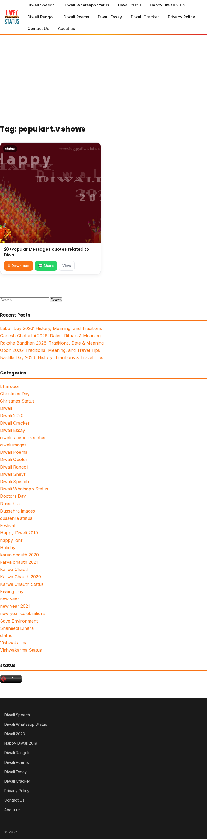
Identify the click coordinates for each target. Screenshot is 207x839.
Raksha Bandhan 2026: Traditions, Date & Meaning (52, 343)
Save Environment (19, 621)
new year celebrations (23, 613)
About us (66, 28)
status (6, 635)
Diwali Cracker (145, 17)
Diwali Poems (76, 17)
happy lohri (11, 540)
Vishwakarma (13, 642)
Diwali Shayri (13, 474)
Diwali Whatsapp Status (86, 5)
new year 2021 (15, 606)
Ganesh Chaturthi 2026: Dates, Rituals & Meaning (50, 335)
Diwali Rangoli (41, 17)
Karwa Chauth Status (22, 584)
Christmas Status (17, 401)
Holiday (7, 547)
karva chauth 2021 (19, 562)
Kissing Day (11, 591)
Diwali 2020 (129, 5)
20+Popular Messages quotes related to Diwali (46, 252)
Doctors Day (13, 496)
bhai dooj (9, 386)
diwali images (13, 445)
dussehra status (16, 518)
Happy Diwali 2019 (167, 5)
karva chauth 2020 (19, 555)
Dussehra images (17, 511)
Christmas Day (15, 393)
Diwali (6, 408)
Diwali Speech (41, 5)
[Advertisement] (103, 75)
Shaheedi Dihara (17, 628)
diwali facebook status (22, 437)
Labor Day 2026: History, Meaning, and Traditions (51, 328)
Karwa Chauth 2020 (20, 576)
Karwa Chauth (14, 569)
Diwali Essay (110, 17)
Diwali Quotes (14, 459)
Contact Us (38, 28)
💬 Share (46, 265)
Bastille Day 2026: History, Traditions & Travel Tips (51, 357)
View (66, 265)
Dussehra (10, 503)
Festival (7, 525)
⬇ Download (19, 265)
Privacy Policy (181, 17)
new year (9, 598)
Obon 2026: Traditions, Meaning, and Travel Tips (50, 350)
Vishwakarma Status (21, 650)
